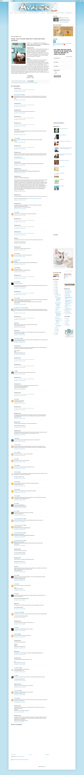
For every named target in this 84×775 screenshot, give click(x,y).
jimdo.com (25, 387)
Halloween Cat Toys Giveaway (65, 141)
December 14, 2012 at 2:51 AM (19, 106)
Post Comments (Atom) (20, 756)
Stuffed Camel (62, 166)
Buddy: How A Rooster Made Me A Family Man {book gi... (58, 314)
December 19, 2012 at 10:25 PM (20, 492)
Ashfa (15, 503)
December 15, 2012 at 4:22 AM (19, 221)
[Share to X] (30, 81)
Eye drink (56, 323)
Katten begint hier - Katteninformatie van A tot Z (68, 298)
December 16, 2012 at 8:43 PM (19, 334)
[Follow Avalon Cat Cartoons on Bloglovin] (59, 123)
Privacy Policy (69, 12)
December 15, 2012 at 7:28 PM (19, 288)
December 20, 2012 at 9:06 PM (19, 545)
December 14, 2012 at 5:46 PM (19, 172)
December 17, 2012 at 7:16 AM (19, 380)
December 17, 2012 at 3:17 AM (19, 342)
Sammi (15, 438)
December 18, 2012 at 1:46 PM (19, 434)
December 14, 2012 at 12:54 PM (20, 134)
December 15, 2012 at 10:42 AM (20, 234)
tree (15, 675)
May (56, 327)
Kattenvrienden (67, 295)
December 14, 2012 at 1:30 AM (19, 91)
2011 (55, 332)
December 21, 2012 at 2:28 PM (19, 608)
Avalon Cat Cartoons (65, 17)
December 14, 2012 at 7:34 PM (19, 191)
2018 (55, 284)
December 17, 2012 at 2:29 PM (19, 409)
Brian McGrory (16, 82)
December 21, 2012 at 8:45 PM (19, 664)
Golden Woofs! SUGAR (18, 94)
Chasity (15, 575)
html (56, 71)
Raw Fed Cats (67, 294)
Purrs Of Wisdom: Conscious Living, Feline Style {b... (58, 299)
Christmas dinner (58, 302)
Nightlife (56, 309)
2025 (55, 281)
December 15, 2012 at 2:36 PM (19, 256)
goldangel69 (16, 634)
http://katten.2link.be (68, 309)
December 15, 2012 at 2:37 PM (19, 264)
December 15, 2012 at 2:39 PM (19, 271)
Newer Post (13, 754)
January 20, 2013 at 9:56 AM (19, 721)
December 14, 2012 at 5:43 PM (19, 158)
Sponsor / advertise (60, 12)
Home (11, 12)
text (56, 73)
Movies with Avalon (23, 12)
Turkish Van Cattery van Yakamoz (68, 292)
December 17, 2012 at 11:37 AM (20, 395)
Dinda (15, 593)
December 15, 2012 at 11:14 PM (20, 294)
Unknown (16, 138)
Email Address (57, 58)
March (56, 330)
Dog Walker (62, 179)
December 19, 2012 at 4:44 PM (19, 468)
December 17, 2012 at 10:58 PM (20, 427)
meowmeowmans (17, 338)
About (16, 12)
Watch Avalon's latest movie (64, 160)
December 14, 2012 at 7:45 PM (19, 200)
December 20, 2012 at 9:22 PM (19, 554)
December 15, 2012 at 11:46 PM (20, 304)
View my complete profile (63, 22)
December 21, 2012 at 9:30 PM (19, 671)
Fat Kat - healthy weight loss (68, 304)
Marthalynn (16, 444)
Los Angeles (67, 320)
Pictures (43, 12)
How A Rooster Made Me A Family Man (31, 82)
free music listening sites (26, 207)
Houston (66, 323)
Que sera (56, 296)
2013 (55, 292)
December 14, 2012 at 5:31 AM (19, 119)
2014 (55, 290)
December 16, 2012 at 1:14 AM (19, 313)
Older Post (47, 754)
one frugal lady (17, 667)
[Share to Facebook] (31, 81)
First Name (56, 62)
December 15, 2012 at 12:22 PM (20, 243)
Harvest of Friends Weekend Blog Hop (34, 198)
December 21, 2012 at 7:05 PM (19, 654)
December (57, 294)
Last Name (56, 66)
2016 (55, 287)
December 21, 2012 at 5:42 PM (19, 630)
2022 (55, 282)
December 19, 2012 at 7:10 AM (19, 461)
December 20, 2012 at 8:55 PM (19, 529)
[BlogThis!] (29, 81)
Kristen (15, 212)
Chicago (66, 321)
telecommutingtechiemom (19, 518)
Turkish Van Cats (68, 290)
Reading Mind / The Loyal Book (20, 307)
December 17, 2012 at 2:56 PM (19, 418)
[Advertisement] (30, 25)
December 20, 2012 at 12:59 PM (20, 507)
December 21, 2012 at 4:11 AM (19, 590)
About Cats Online (68, 313)
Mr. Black (16, 281)
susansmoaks (16, 690)
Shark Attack (62, 185)
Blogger (44, 766)
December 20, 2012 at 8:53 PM (19, 521)
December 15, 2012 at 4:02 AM (19, 215)
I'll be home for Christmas (57, 307)
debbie (15, 399)
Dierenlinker (67, 310)
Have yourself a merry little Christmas (58, 304)
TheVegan (16, 495)
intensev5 (16, 452)
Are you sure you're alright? (58, 325)
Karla (15, 627)
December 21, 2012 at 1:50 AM (19, 580)
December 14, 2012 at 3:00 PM (19, 142)
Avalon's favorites (50, 12)
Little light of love (58, 318)
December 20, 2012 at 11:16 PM (20, 571)
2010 (55, 334)
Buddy (20, 82)
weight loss (27, 710)
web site (26, 720)
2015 (55, 289)
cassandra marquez (18, 612)
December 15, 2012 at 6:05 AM (19, 228)
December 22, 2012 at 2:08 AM (19, 694)
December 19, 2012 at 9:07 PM (19, 485)
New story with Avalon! (64, 128)
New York (67, 318)
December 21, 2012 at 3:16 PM (19, 617)
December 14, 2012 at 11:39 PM (20, 208)
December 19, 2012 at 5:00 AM (19, 455)
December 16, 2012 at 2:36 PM (19, 319)
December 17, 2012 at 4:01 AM (19, 360)
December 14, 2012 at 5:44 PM (19, 165)
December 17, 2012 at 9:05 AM (19, 389)
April (56, 329)
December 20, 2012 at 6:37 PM (19, 515)
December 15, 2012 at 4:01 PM (19, 278)
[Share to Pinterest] (33, 81)
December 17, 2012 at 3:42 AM (19, 354)
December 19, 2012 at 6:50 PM (19, 478)
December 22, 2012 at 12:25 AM (20, 680)
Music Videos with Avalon (34, 12)
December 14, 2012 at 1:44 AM (19, 99)
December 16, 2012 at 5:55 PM (19, 327)
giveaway (23, 82)
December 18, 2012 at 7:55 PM (19, 448)
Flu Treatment (62, 173)
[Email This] (28, 81)
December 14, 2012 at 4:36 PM (19, 148)
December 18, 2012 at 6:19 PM (19, 441)
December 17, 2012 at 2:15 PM (19, 403)
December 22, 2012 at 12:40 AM (20, 687)
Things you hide (58, 311)
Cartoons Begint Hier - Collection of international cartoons (69, 301)
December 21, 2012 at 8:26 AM (19, 600)
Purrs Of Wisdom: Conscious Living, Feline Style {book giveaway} (66, 148)
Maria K (15, 511)
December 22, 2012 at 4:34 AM (19, 702)
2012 (55, 293)
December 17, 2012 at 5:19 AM (19, 367)
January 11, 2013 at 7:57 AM (19, 712)
